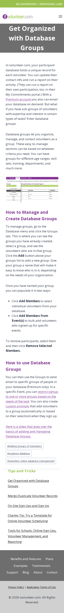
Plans (49, 559)
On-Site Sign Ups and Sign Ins (28, 506)
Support (12, 572)
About (38, 572)
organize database (18, 453)
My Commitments (26, 3)
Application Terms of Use (41, 587)
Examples (21, 566)
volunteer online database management (30, 461)
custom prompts (17, 406)
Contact (52, 572)
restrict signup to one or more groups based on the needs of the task (32, 396)
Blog (26, 572)
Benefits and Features (26, 559)
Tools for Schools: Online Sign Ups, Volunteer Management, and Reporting (32, 536)
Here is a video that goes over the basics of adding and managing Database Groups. (29, 431)
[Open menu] (60, 16)
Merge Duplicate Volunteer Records (33, 496)
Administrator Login (50, 3)
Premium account (18, 99)
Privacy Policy (16, 587)
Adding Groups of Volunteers (24, 446)
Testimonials (41, 566)
